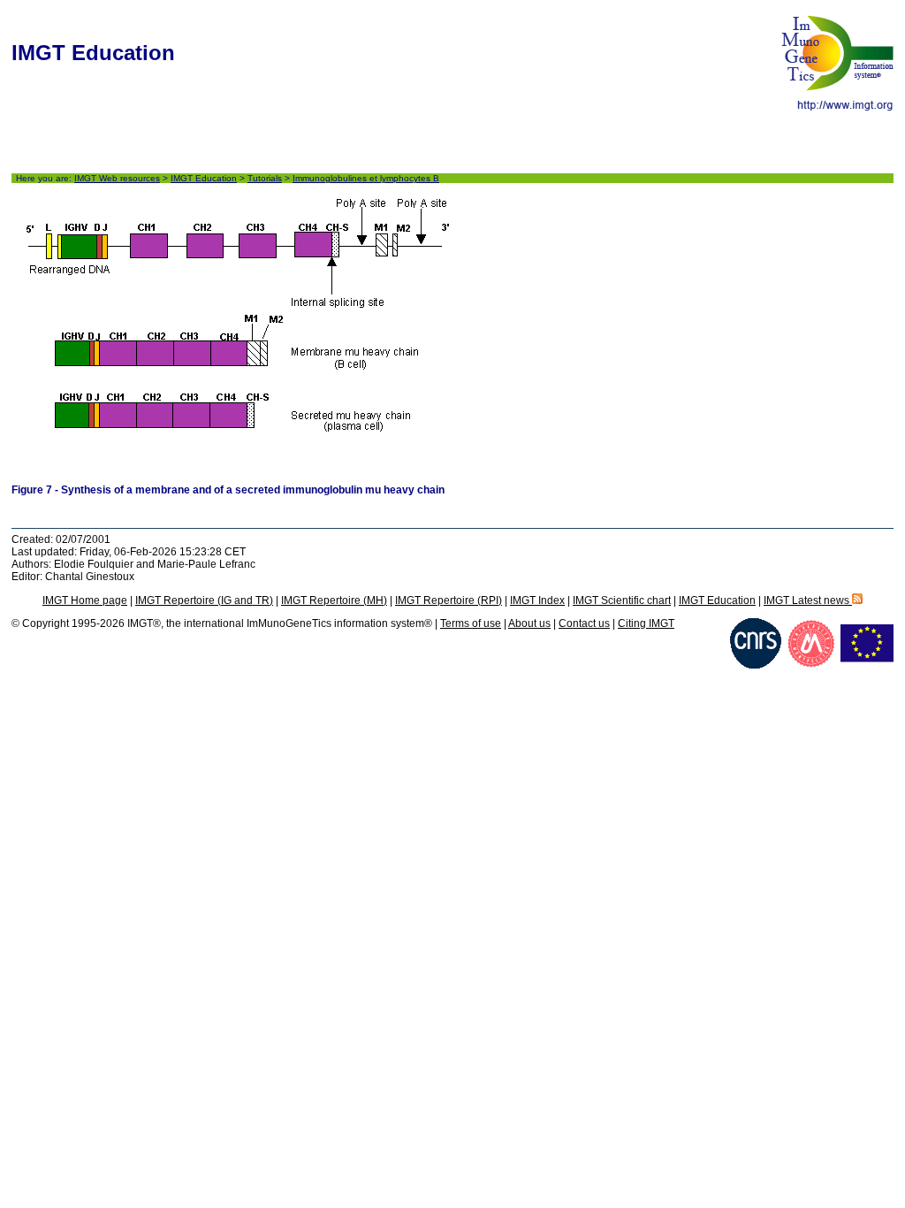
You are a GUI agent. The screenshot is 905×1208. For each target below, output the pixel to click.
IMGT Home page (84, 600)
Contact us (584, 623)
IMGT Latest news (808, 600)
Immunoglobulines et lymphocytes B (366, 178)
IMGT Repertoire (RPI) (448, 600)
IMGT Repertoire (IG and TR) (204, 600)
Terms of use (470, 623)
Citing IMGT (646, 623)
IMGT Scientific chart (622, 600)
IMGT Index (537, 600)
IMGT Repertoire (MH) (334, 600)
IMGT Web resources (117, 178)
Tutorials (264, 178)
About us (529, 623)
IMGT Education (204, 178)
